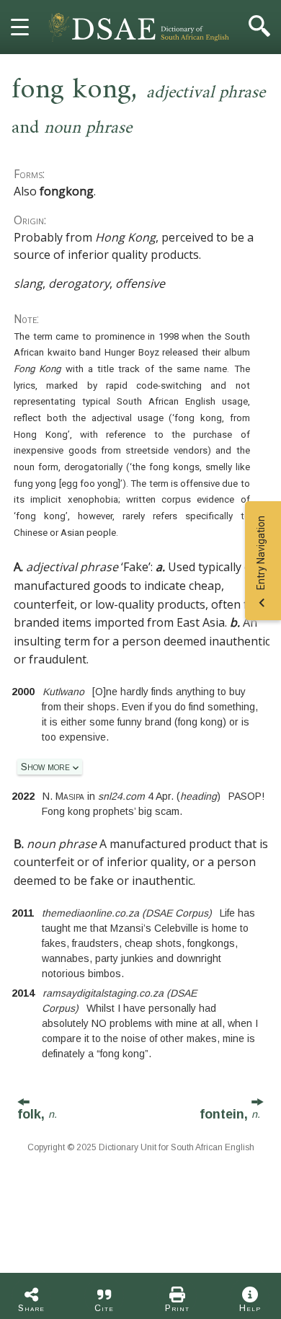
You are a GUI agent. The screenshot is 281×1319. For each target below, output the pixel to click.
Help (250, 1308)
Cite (104, 1308)
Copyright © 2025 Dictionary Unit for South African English (140, 1147)
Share (31, 1308)
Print (177, 1308)
